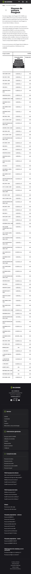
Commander (7, 418)
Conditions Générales (15, 561)
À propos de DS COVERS (10, 436)
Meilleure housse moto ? (10, 492)
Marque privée (7, 443)
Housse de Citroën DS (9, 519)
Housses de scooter (9, 463)
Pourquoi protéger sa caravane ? (11, 554)
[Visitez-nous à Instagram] (16, 400)
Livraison (6, 423)
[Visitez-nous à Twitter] (14, 400)
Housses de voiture (8, 458)
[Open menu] (26, 2)
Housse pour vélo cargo (9, 506)
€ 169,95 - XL (19, 252)
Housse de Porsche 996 (9, 528)
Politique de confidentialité (15, 565)
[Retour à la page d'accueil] (7, 2)
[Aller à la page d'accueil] (15, 388)
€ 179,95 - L (18, 276)
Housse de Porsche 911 (9, 526)
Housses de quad (8, 468)
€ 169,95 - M (19, 98)
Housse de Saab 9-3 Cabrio (10, 533)
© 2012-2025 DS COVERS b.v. (15, 568)
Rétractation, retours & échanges (11, 425)
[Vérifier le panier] (23, 2)
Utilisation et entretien (9, 438)
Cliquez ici (18, 394)
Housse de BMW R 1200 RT (10, 541)
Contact (6, 441)
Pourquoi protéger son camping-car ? (12, 552)
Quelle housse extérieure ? (10, 482)
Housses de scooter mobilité (10, 465)
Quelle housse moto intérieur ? (11, 499)
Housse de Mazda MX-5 (9, 521)
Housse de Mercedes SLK (10, 524)
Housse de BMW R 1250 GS (10, 543)
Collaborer (6, 448)
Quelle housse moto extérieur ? (11, 496)
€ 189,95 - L (18, 152)
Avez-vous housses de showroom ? (12, 475)
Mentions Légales (15, 567)
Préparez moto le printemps (10, 494)
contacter (5, 47)
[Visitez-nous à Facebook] (11, 400)
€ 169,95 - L (18, 102)
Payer (5, 421)
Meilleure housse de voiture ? (11, 479)
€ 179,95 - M (19, 123)
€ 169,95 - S (18, 73)
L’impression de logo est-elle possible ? (13, 477)
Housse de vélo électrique (10, 509)
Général (6, 416)
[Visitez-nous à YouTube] (19, 400)
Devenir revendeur (8, 445)
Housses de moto (8, 461)
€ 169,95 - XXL (18, 336)
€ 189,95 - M (19, 90)
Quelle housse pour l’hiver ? (10, 484)
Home (4, 5)
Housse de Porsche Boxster (10, 530)
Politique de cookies (15, 563)
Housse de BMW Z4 (8, 517)
